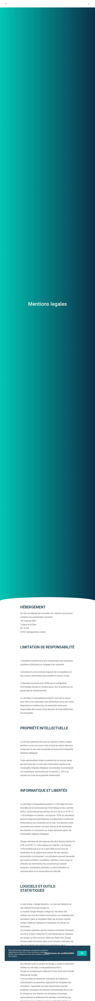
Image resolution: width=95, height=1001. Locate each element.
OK (82, 953)
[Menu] (88, 3)
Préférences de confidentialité (59, 953)
